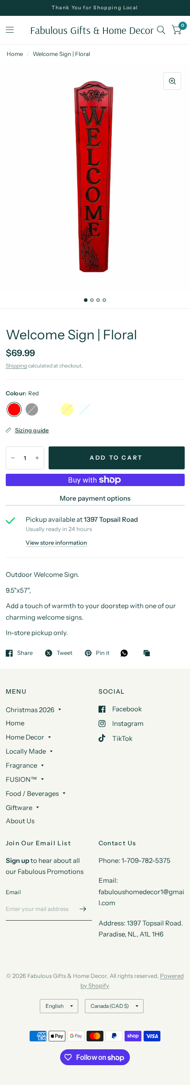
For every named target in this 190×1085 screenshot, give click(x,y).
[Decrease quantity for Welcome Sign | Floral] (12, 458)
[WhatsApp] (126, 653)
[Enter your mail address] (83, 909)
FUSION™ (21, 779)
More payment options (95, 498)
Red (14, 409)
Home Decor (25, 737)
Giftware (19, 807)
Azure (84, 409)
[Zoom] (172, 81)
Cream (49, 409)
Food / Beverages (32, 793)
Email (13, 891)
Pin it (103, 653)
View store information (56, 543)
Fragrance (21, 765)
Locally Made (26, 751)
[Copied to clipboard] (149, 654)
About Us (20, 821)
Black (31, 409)
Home (15, 53)
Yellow (67, 409)
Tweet (64, 653)
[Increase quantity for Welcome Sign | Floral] (37, 458)
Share (25, 653)
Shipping (16, 365)
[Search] (161, 30)
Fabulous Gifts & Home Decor (92, 30)
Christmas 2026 (30, 710)
